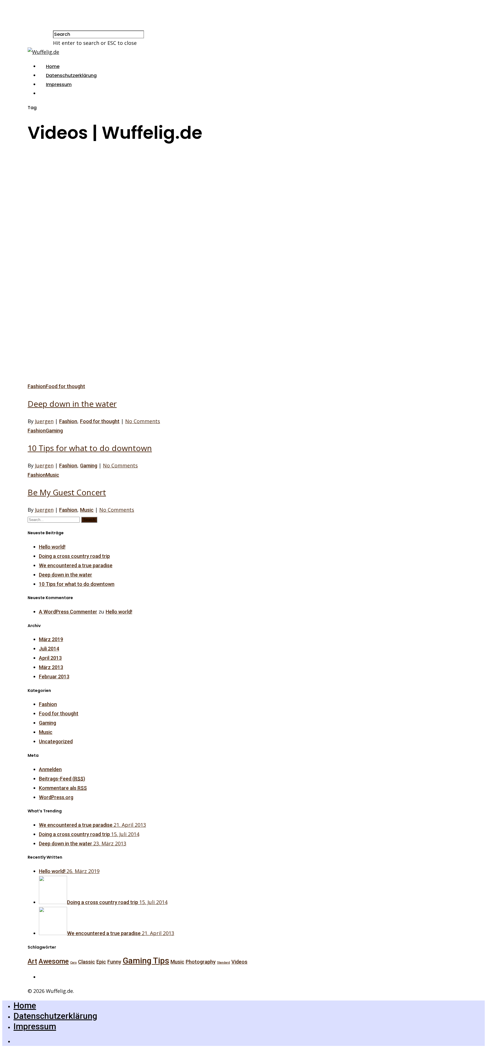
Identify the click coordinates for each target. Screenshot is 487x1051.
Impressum (59, 84)
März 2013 (51, 667)
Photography (201, 962)
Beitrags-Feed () (62, 779)
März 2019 (51, 639)
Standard (223, 962)
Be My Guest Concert (67, 492)
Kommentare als (63, 788)
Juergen (44, 421)
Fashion (37, 386)
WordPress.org (56, 797)
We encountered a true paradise (75, 565)
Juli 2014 (49, 649)
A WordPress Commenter (68, 612)
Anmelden (50, 769)
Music (52, 475)
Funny (114, 962)
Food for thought (65, 386)
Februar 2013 (54, 677)
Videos (239, 962)
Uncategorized (56, 741)
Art (32, 961)
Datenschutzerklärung (71, 75)
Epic (101, 962)
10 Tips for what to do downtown (90, 448)
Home (52, 66)
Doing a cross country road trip (74, 556)
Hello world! (52, 547)
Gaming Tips (146, 961)
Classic (86, 962)
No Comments (142, 421)
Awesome (54, 961)
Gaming (54, 431)
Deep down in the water (72, 403)
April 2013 (50, 658)
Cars (73, 962)
